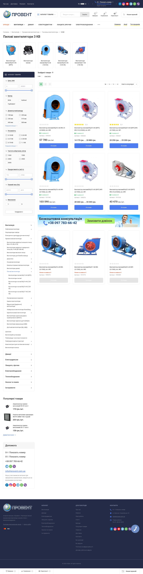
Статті (77, 519)
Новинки (78, 530)
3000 (9, 162)
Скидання (18, 212)
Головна (6, 32)
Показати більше (10, 126)
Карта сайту (27, 524)
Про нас (78, 509)
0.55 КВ (24, 139)
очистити (48, 76)
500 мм (23, 122)
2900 (23, 159)
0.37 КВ (10, 139)
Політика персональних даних (12, 524)
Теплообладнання (47, 526)
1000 (9, 155)
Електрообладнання (48, 523)
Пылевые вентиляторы (50, 32)
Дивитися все (8, 435)
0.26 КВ (24, 135)
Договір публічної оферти (84, 550)
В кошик (54, 146)
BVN (9, 100)
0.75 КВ (10, 142)
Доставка (79, 533)
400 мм (10, 122)
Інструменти (46, 533)
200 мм (23, 115)
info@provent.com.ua (104, 4)
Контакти (79, 536)
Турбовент (11, 104)
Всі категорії (79, 540)
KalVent (24, 100)
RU (79, 4)
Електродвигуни (47, 516)
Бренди (78, 523)
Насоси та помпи (47, 530)
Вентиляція (15, 32)
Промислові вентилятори (30, 32)
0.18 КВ (10, 135)
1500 (23, 155)
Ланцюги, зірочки (47, 519)
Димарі (44, 513)
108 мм (10, 115)
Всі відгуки (79, 543)
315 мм (23, 119)
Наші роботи (80, 516)
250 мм (10, 119)
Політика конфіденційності (84, 547)
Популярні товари (81, 526)
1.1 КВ (23, 142)
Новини (78, 513)
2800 (9, 159)
